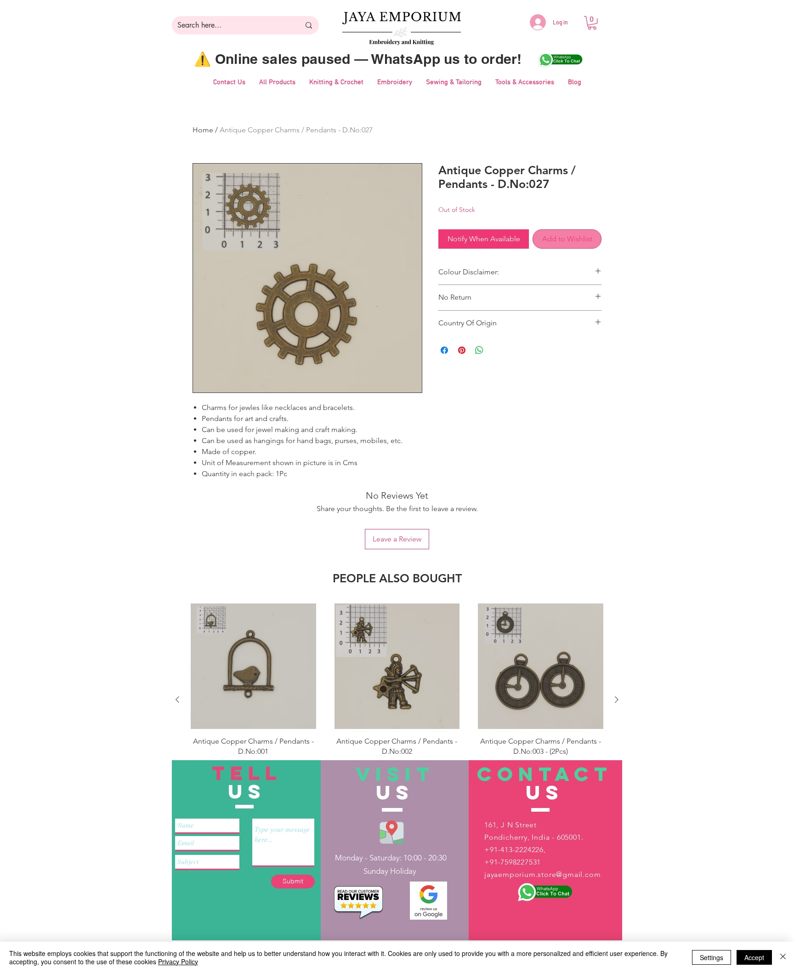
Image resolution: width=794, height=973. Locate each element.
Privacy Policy (178, 961)
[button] (592, 22)
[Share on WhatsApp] (479, 350)
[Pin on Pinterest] (461, 350)
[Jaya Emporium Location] (392, 832)
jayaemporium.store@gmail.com (542, 874)
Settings (711, 957)
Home (203, 129)
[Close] (782, 957)
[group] (397, 699)
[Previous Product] (177, 699)
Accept (754, 957)
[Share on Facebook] (444, 350)
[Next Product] (616, 699)
